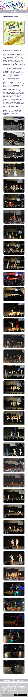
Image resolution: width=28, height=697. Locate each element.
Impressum (7, 680)
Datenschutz (20, 680)
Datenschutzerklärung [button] (6, 691)
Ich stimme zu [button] (20, 694)
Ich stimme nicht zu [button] (7, 694)
